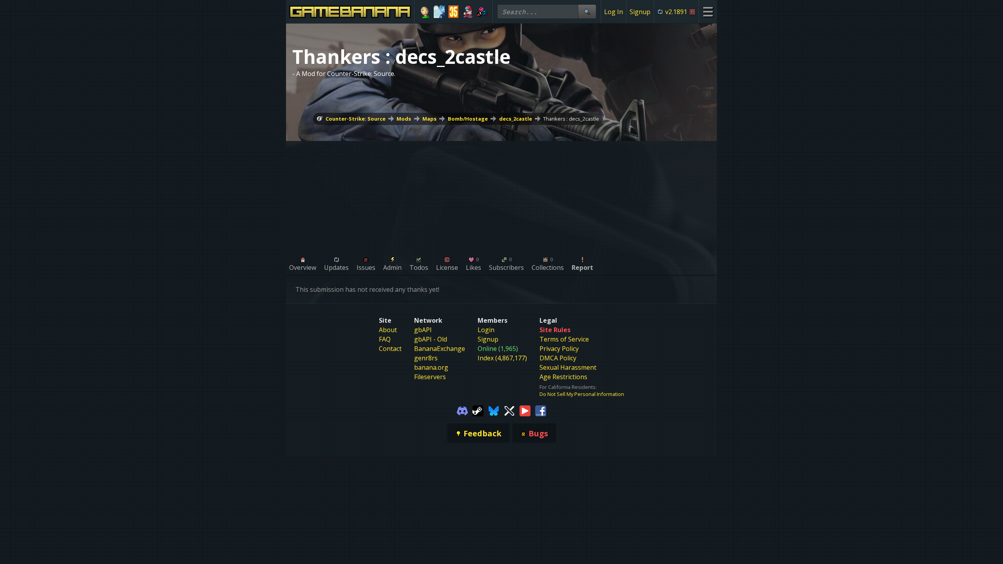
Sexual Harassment (568, 367)
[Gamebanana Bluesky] (493, 410)
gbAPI (423, 329)
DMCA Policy (558, 358)
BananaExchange (439, 348)
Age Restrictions (563, 376)
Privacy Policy (559, 348)
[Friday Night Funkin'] (468, 12)
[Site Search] (587, 11)
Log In (613, 11)
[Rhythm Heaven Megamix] (482, 12)
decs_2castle (515, 118)
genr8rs (426, 358)
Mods (403, 118)
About (388, 329)
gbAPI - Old (430, 339)
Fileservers (430, 376)
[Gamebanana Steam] (478, 410)
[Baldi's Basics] (425, 12)
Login (486, 329)
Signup (640, 11)
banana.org (431, 367)
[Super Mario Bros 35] (453, 12)
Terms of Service (564, 339)
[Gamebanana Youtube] (525, 410)
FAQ (385, 339)
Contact (390, 348)
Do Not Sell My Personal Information (582, 394)
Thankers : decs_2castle (571, 118)
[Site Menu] (708, 11)
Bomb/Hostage (468, 118)
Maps (429, 118)
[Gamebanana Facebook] (540, 410)
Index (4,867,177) (502, 358)
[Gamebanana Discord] (462, 410)
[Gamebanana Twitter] (509, 410)
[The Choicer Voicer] (439, 12)
